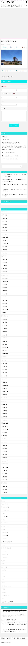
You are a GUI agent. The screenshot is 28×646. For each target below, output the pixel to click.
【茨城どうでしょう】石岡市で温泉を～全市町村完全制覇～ (8, 76)
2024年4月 (5, 297)
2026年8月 (5, 212)
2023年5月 (5, 331)
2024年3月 (5, 300)
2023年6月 (5, 328)
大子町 (4, 560)
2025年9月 (5, 246)
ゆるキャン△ (5, 532)
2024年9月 (5, 284)
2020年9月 (5, 432)
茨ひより (4, 592)
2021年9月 (5, 394)
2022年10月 (5, 353)
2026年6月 (5, 218)
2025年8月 (5, 249)
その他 (4, 519)
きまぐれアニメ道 (7, 2)
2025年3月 (5, 265)
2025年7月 (5, 253)
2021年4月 (5, 410)
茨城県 (4, 598)
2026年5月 (5, 221)
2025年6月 (5, 256)
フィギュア (5, 551)
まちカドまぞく (6, 526)
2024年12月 (5, 275)
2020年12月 (5, 423)
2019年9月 (5, 470)
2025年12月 (5, 237)
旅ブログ (4, 570)
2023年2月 (5, 341)
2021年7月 (5, 401)
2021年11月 (5, 388)
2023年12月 (5, 309)
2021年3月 (5, 413)
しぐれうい (5, 516)
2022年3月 (5, 375)
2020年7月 (5, 438)
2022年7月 (5, 363)
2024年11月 (5, 278)
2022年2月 (5, 379)
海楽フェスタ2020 (6, 586)
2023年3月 (5, 338)
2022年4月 (5, 372)
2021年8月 (5, 397)
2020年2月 (5, 454)
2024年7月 (5, 287)
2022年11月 (5, 350)
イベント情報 (5, 535)
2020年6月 (5, 442)
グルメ (4, 545)
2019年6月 (5, 479)
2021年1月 (5, 420)
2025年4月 (5, 262)
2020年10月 (5, 429)
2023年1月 (5, 344)
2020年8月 (5, 435)
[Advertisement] (14, 23)
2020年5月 (5, 445)
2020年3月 (5, 451)
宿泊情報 (4, 567)
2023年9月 (5, 319)
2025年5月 (5, 259)
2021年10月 (5, 391)
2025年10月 (5, 243)
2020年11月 (5, 426)
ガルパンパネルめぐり (7, 541)
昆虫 (3, 573)
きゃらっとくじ (6, 507)
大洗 (3, 563)
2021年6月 (5, 404)
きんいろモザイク (6, 510)
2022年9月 (5, 356)
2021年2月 (5, 416)
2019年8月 (5, 473)
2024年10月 (5, 281)
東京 (3, 579)
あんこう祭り (5, 504)
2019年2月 (5, 492)
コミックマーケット (7, 548)
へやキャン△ (5, 522)
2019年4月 (5, 486)
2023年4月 (5, 334)
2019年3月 (5, 489)
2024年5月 (5, 293)
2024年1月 (5, 306)
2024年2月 (5, 303)
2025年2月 (5, 268)
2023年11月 (5, 312)
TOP (7, 638)
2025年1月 (5, 271)
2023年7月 (5, 325)
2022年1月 (5, 382)
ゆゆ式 (4, 529)
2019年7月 (5, 476)
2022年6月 (5, 366)
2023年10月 (5, 316)
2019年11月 (5, 464)
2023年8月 (5, 322)
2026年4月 (5, 224)
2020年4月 (5, 448)
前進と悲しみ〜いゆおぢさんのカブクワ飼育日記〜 (13, 614)
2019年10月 (5, 467)
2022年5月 (5, 369)
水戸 (3, 582)
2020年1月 (5, 457)
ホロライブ (5, 554)
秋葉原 (4, 589)
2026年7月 (5, 215)
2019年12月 (5, 461)
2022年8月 (5, 360)
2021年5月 (5, 407)
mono (4, 500)
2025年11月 (5, 240)
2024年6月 (5, 290)
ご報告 (4, 619)
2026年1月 (5, 234)
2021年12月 (5, 385)
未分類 (4, 576)
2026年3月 (5, 227)
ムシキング (5, 557)
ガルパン (4, 538)
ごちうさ (4, 513)
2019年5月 (5, 483)
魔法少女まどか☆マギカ (8, 601)
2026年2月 (5, 230)
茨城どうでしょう (6, 595)
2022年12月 (5, 347)
